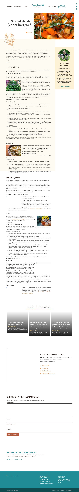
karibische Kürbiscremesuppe (18, 219)
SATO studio (69, 490)
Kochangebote (17, 6)
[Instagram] (76, 4)
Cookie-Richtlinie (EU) (64, 481)
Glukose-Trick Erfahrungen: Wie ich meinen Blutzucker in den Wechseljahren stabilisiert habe (61, 325)
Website (9, 429)
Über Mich (9, 6)
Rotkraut (16, 263)
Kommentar (10, 402)
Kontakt (54, 6)
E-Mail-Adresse (11, 424)
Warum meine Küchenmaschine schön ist (16, 323)
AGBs (59, 482)
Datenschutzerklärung (64, 479)
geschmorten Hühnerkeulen (36, 208)
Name (9, 419)
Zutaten (25, 6)
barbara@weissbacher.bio (46, 483)
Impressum (61, 477)
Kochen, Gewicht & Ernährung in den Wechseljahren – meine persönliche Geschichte (39, 325)
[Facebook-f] (76, 6)
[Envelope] (76, 9)
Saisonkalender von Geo (19, 60)
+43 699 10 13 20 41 (45, 481)
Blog (49, 6)
